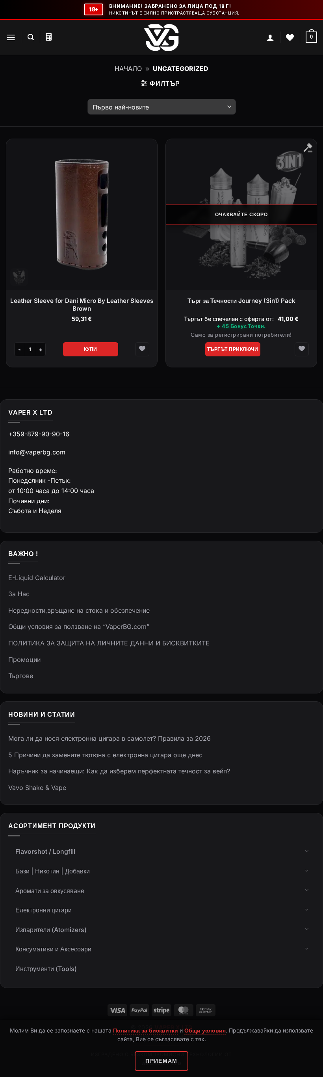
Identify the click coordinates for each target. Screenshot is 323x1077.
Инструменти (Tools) (46, 969)
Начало (128, 68)
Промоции (24, 660)
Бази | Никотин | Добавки (52, 871)
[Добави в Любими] (142, 349)
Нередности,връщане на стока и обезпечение (79, 610)
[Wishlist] (290, 37)
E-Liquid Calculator (36, 578)
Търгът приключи (232, 349)
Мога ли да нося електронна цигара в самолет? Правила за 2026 (109, 738)
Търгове (20, 676)
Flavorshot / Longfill (45, 851)
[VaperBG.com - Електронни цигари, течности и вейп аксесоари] (161, 37)
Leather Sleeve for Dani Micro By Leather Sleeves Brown (81, 304)
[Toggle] (307, 850)
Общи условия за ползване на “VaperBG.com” (78, 626)
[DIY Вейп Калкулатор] (49, 37)
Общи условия (205, 1030)
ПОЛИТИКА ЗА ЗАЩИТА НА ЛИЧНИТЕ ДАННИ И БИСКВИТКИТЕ (109, 643)
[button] (11, 37)
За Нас (19, 594)
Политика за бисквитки (145, 1030)
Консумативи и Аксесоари (53, 949)
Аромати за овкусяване (49, 891)
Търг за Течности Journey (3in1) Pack (241, 300)
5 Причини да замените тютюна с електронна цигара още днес (105, 755)
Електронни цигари (43, 910)
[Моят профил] (270, 37)
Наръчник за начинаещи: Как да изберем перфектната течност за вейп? (119, 771)
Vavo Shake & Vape (37, 788)
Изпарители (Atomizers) (51, 930)
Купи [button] (90, 349)
